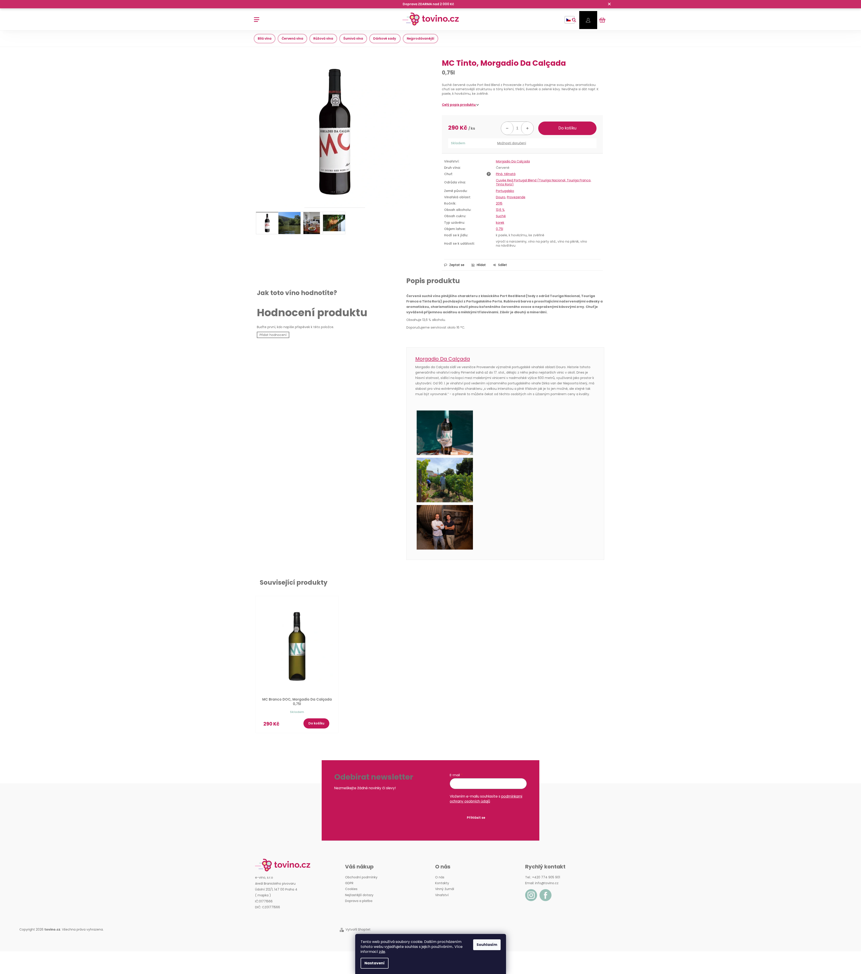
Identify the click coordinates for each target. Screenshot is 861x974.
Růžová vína (323, 38)
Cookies (351, 889)
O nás (439, 877)
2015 (499, 203)
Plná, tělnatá (505, 174)
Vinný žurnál (444, 889)
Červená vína (292, 38)
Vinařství (442, 895)
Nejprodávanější (420, 38)
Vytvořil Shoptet (358, 929)
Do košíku (567, 128)
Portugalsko (505, 191)
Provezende (516, 197)
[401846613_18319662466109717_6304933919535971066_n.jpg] (505, 527)
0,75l (499, 229)
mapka (263, 895)
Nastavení (374, 963)
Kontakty (442, 883)
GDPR (349, 883)
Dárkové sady (385, 38)
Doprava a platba (358, 901)
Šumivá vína (353, 38)
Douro (500, 197)
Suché (501, 216)
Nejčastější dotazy (359, 895)
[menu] (255, 17)
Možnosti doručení (511, 143)
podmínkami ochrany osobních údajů (486, 799)
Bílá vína (264, 38)
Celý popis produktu (459, 104)
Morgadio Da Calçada (513, 161)
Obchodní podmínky (361, 877)
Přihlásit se (476, 817)
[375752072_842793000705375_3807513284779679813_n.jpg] (505, 480)
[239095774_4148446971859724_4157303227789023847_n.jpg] (505, 432)
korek (500, 222)
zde (382, 951)
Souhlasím (487, 944)
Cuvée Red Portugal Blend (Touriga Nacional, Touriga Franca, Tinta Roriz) (543, 182)
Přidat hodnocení (273, 335)
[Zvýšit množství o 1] (527, 128)
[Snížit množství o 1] (507, 128)
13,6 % (500, 209)
